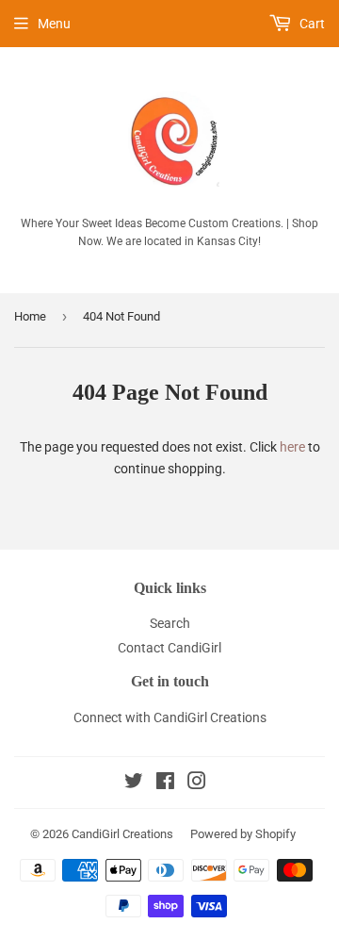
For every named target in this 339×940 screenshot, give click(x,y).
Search (170, 623)
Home (30, 316)
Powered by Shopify (243, 834)
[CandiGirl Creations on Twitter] (133, 783)
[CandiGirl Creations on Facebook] (165, 783)
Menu (54, 23)
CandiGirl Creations (122, 834)
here (292, 446)
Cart (311, 23)
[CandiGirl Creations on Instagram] (196, 783)
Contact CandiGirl (169, 647)
